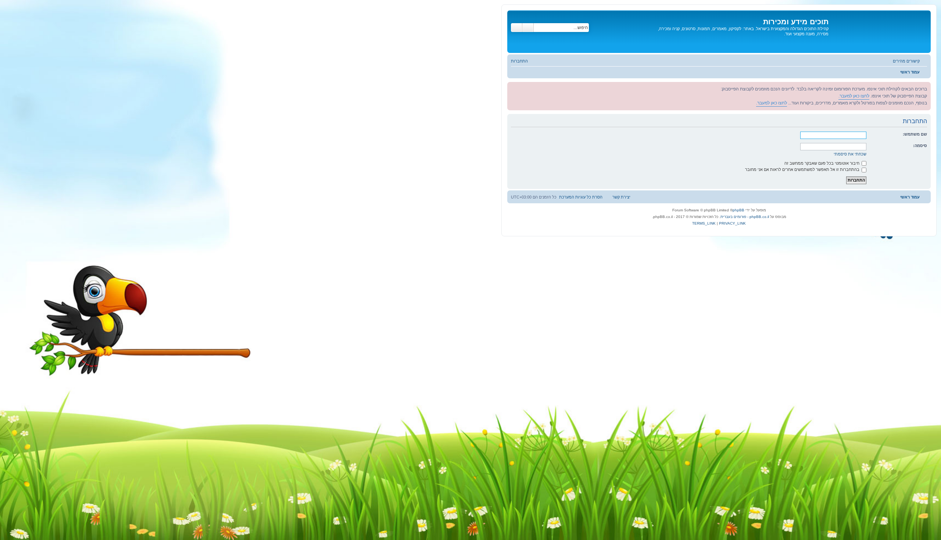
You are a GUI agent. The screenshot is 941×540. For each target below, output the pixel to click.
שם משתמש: (915, 134)
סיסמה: (920, 145)
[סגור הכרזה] (513, 88)
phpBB (738, 210)
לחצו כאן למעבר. (853, 96)
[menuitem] (523, 61)
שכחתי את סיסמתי (850, 154)
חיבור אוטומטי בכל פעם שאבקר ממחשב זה (822, 163)
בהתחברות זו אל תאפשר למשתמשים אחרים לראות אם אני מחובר (803, 169)
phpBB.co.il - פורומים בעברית (744, 217)
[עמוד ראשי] (879, 31)
